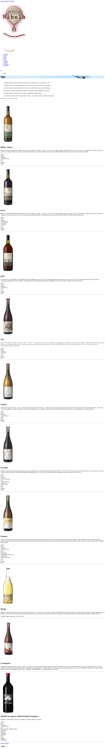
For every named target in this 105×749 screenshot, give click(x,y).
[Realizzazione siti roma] (3, 747)
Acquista (6, 61)
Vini (5, 57)
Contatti (6, 65)
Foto (5, 60)
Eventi (5, 62)
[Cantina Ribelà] (14, 39)
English (7, 743)
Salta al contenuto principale (7, 1)
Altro (5, 58)
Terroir (5, 55)
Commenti (6, 64)
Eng (5, 73)
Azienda (6, 54)
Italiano (2, 743)
